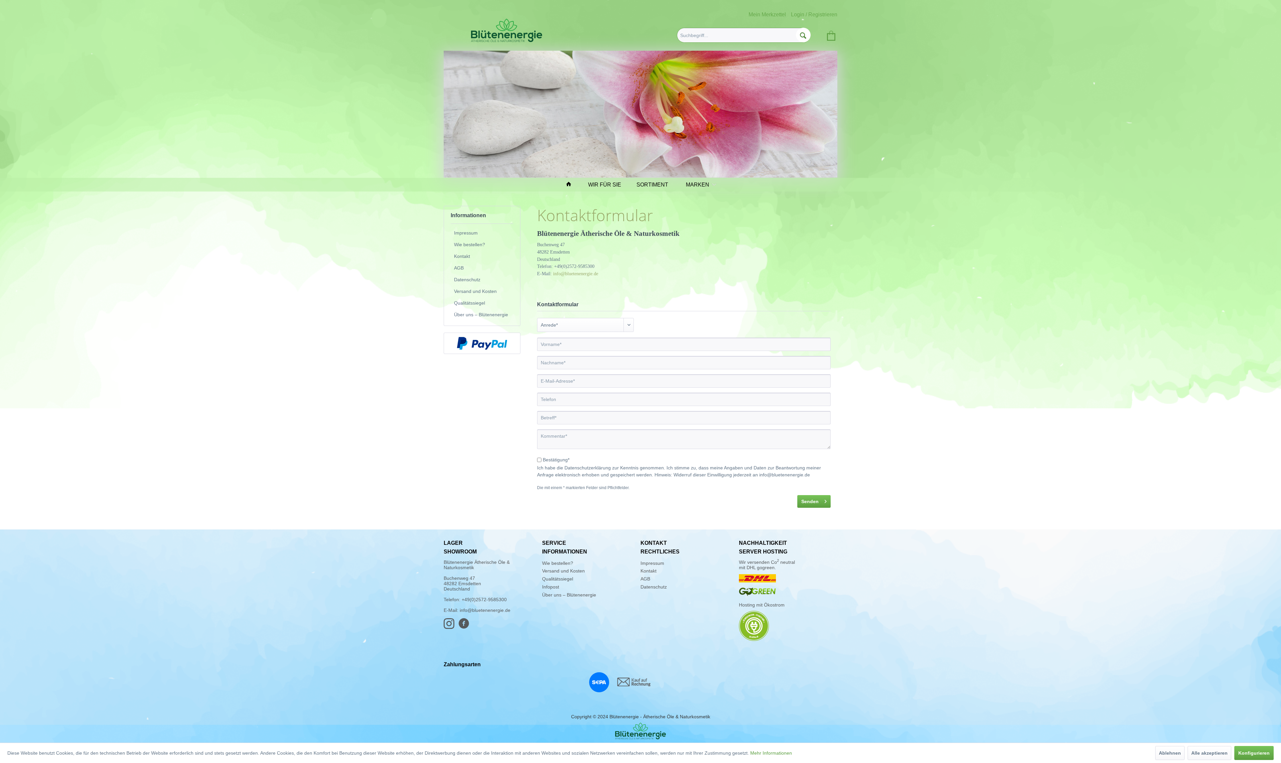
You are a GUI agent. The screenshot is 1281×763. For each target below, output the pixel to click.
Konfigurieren (1254, 753)
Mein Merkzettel (767, 14)
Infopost (550, 587)
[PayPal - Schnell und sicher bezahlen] (482, 343)
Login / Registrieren (814, 14)
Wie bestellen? (469, 244)
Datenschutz (467, 279)
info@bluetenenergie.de (575, 273)
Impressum (466, 233)
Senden (810, 501)
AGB (459, 268)
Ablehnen (1170, 753)
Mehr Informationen (771, 753)
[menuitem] (744, 35)
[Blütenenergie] (640, 731)
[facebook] (465, 626)
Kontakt (462, 256)
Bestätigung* (556, 459)
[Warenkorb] (830, 34)
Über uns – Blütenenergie (481, 314)
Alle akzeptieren (1209, 753)
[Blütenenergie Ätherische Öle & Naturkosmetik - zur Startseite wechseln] (506, 30)
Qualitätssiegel (469, 303)
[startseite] (571, 185)
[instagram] (451, 626)
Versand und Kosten (475, 291)
